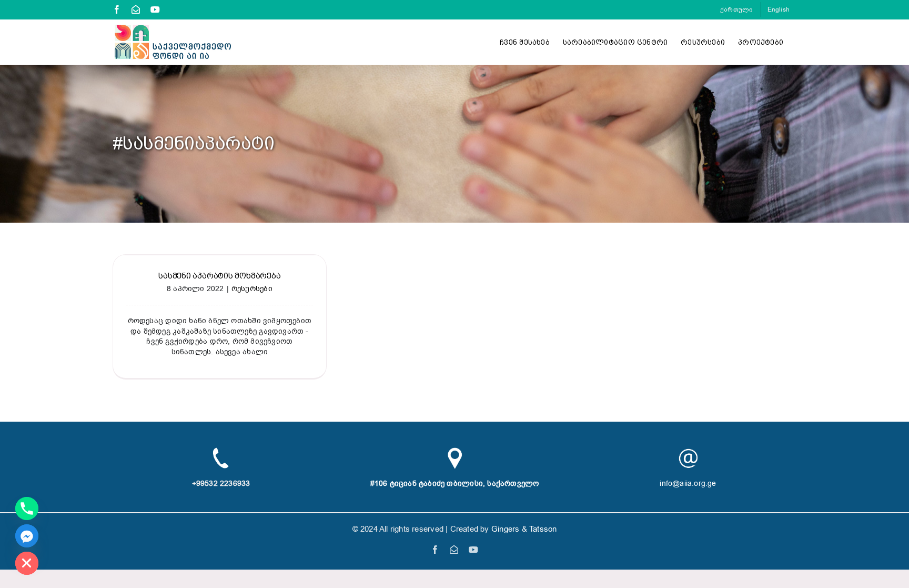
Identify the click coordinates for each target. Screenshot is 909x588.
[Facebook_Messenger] (26, 535)
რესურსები (251, 289)
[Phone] (26, 508)
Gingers (506, 529)
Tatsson (543, 529)
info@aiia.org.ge (688, 484)
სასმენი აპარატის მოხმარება (219, 276)
